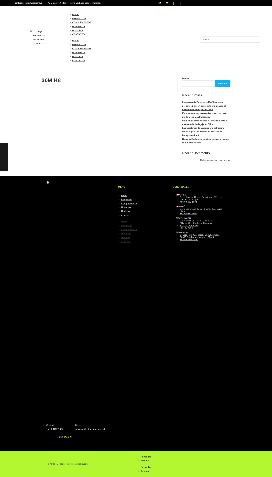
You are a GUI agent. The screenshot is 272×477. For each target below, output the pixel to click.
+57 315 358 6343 (189, 225)
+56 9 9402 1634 (188, 202)
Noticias (77, 30)
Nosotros (78, 26)
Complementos (81, 22)
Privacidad (146, 457)
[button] (230, 34)
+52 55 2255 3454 (189, 239)
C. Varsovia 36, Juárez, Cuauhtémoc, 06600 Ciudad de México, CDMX (199, 236)
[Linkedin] (257, 3)
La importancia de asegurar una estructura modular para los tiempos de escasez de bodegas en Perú (203, 132)
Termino (145, 461)
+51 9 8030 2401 (188, 213)
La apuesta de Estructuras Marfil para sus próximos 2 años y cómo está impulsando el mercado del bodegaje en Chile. (204, 106)
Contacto (78, 34)
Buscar (185, 78)
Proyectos (79, 18)
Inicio (75, 14)
